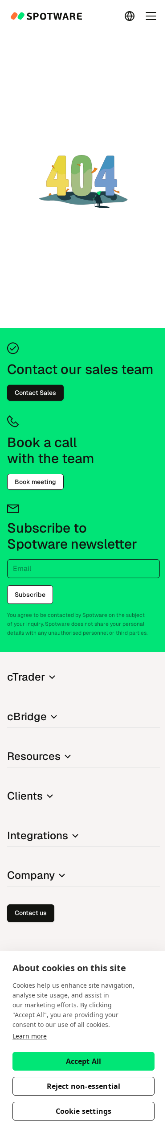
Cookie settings (84, 1111)
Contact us (31, 913)
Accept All (84, 1061)
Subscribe (30, 595)
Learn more (29, 1036)
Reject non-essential (84, 1086)
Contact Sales (35, 393)
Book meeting (35, 482)
